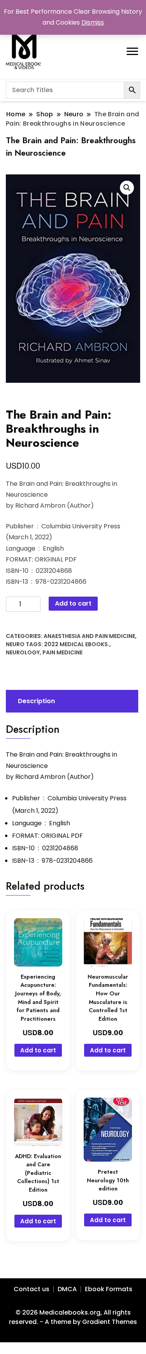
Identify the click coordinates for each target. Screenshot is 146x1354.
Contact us (31, 1289)
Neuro (15, 644)
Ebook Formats (108, 1289)
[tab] (71, 701)
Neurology (23, 652)
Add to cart (73, 603)
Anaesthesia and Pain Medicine (89, 636)
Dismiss (92, 22)
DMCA (67, 1289)
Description (36, 701)
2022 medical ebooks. (76, 644)
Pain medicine (62, 652)
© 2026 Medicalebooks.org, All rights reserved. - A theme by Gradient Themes (73, 1317)
